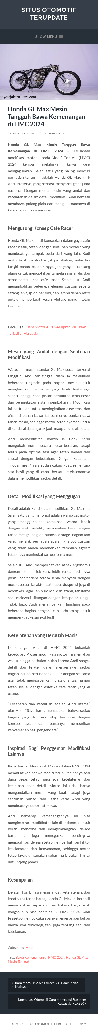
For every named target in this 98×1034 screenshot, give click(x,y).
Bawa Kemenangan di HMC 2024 (40, 957)
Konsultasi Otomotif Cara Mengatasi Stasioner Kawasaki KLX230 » (52, 1001)
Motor (30, 948)
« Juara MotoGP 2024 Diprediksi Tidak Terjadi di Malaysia (45, 985)
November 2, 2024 (23, 133)
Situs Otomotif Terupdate (48, 13)
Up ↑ (82, 1024)
